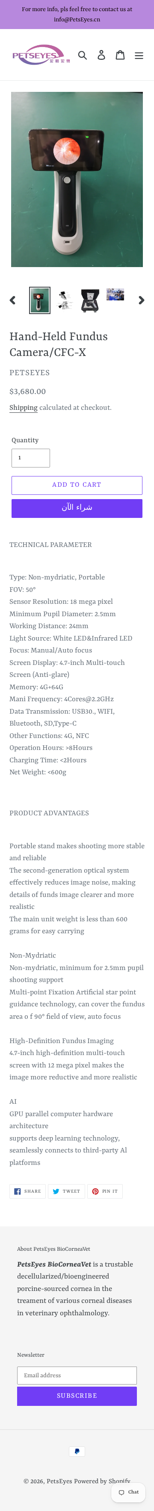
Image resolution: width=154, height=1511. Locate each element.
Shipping (23, 408)
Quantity (25, 440)
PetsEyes (59, 1481)
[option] (39, 300)
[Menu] (139, 54)
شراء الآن (77, 508)
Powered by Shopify (102, 1481)
